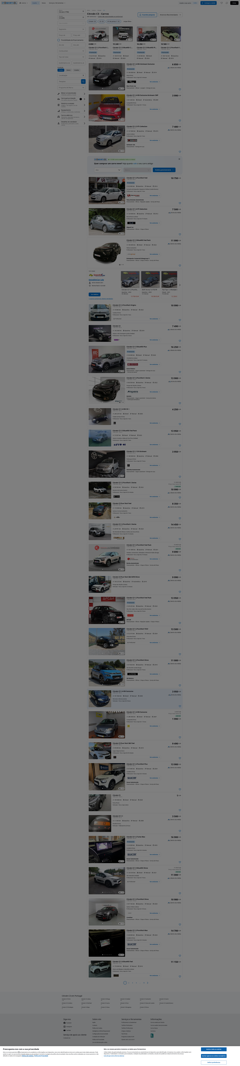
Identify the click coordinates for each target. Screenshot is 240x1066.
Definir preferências (213, 1062)
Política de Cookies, (28, 1056)
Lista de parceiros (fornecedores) (114, 1056)
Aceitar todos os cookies (213, 1049)
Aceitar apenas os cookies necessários (214, 1056)
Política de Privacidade (41, 1056)
